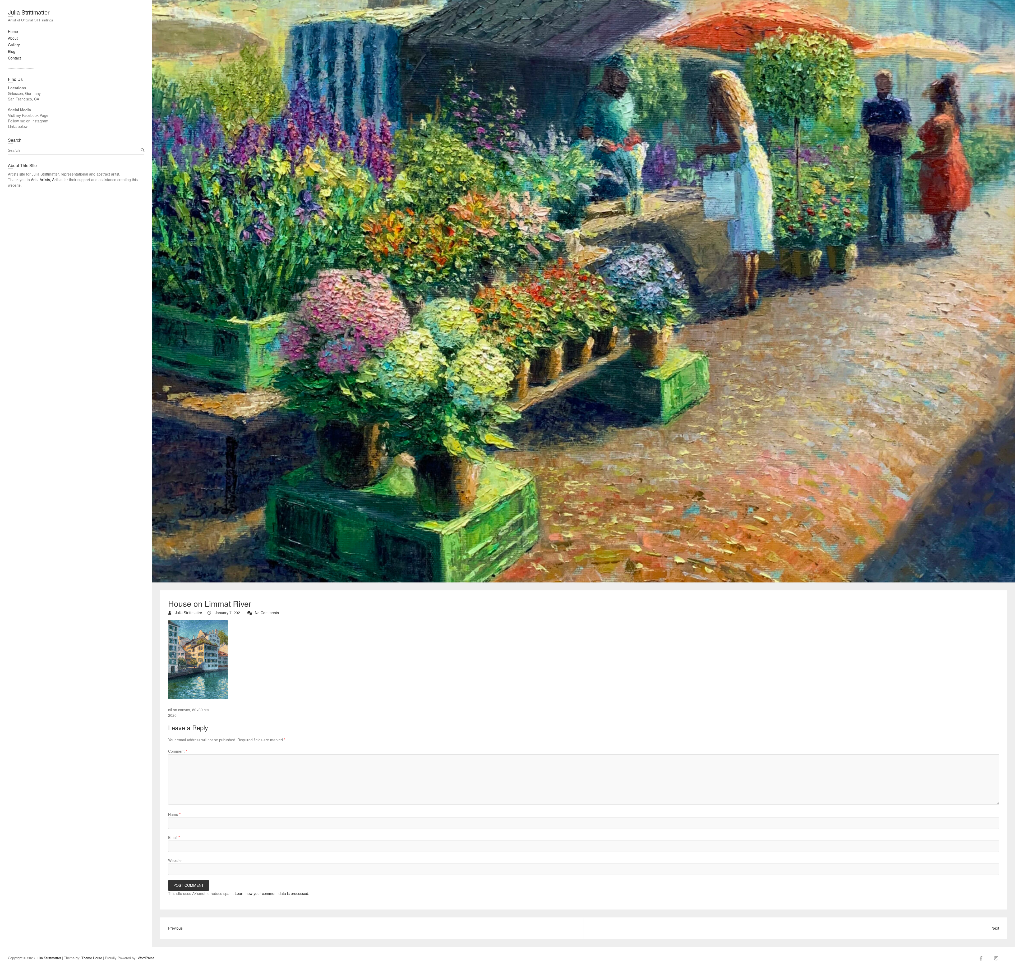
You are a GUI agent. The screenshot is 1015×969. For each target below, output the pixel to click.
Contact (14, 58)
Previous (175, 928)
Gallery (14, 44)
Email (174, 837)
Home (13, 31)
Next (995, 928)
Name (174, 814)
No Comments (267, 612)
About (13, 38)
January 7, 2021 (228, 612)
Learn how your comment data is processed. (272, 893)
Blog (11, 51)
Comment (177, 751)
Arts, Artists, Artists (46, 179)
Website (175, 860)
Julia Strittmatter (28, 12)
